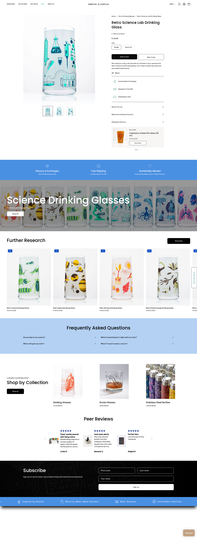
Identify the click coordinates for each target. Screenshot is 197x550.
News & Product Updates (72, 528)
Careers (65, 525)
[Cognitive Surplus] (98, 4)
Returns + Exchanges (101, 518)
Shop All (15, 214)
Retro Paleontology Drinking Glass (159, 308)
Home (114, 16)
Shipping (96, 514)
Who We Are (67, 514)
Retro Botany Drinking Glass (111, 308)
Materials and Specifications (122, 114)
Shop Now (179, 241)
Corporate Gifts (68, 518)
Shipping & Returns (119, 122)
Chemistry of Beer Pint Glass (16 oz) (143, 134)
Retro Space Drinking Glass (64, 308)
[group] (98, 279)
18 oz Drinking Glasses (126, 16)
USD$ (172, 4)
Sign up (136, 487)
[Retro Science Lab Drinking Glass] (48, 111)
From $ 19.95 (11, 310)
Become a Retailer (69, 521)
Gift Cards (97, 521)
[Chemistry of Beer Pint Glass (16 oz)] (120, 137)
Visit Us (96, 528)
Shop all (15, 391)
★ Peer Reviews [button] (194, 278)
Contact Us (97, 525)
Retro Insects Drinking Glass (18, 308)
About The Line (117, 107)
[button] (11, 4)
